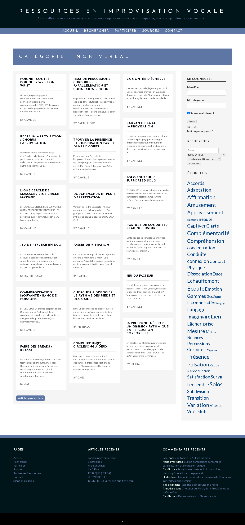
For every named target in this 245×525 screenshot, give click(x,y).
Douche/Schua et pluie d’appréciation (94, 196)
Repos (214, 365)
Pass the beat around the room (199, 484)
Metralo (84, 327)
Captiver (196, 225)
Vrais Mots (197, 411)
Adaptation (199, 190)
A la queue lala (96, 465)
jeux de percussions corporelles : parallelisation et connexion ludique (91, 84)
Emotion (213, 289)
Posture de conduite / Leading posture (147, 227)
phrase (213, 350)
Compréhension (205, 241)
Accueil (70, 30)
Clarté (212, 225)
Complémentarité (208, 233)
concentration (201, 247)
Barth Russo (86, 123)
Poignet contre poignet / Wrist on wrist (37, 82)
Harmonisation (202, 302)
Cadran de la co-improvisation (142, 125)
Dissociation (199, 273)
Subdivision (198, 391)
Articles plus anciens (30, 398)
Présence (198, 356)
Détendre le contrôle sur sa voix (197, 496)
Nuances (195, 337)
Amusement (201, 205)
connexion (198, 261)
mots (215, 332)
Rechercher (96, 30)
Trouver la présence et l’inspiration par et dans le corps (93, 143)
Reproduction (198, 371)
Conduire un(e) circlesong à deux (90, 345)
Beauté (205, 219)
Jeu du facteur (140, 275)
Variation (198, 405)
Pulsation (198, 364)
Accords (195, 183)
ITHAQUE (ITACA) (99, 473)
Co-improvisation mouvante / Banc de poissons (38, 296)
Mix (209, 331)
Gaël (81, 378)
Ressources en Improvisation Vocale (122, 11)
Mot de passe (195, 100)
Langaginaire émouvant (102, 457)
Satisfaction (198, 376)
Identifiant (194, 87)
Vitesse (216, 405)
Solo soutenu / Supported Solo (141, 179)
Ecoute (195, 288)
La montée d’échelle (146, 79)
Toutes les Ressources (27, 473)
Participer (125, 30)
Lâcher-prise (200, 324)
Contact (174, 30)
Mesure (196, 331)
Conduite (197, 254)
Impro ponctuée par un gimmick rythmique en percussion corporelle (148, 328)
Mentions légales (23, 480)
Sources (150, 30)
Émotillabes (95, 461)
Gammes (196, 296)
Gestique (214, 296)
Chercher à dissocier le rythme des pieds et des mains (94, 296)
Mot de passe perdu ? (200, 131)
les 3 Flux (93, 469)
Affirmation (201, 197)
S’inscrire (192, 127)
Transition (198, 398)
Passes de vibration (91, 244)
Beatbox (192, 219)
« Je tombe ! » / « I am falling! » (192, 457)
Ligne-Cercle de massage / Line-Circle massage (39, 194)
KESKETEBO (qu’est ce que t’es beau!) (111, 480)
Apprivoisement (205, 212)
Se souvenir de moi (202, 113)
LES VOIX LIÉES (98, 477)
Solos (216, 384)
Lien (216, 316)
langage (221, 303)
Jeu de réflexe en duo (40, 244)
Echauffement (203, 281)
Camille (30, 120)
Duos (218, 273)
